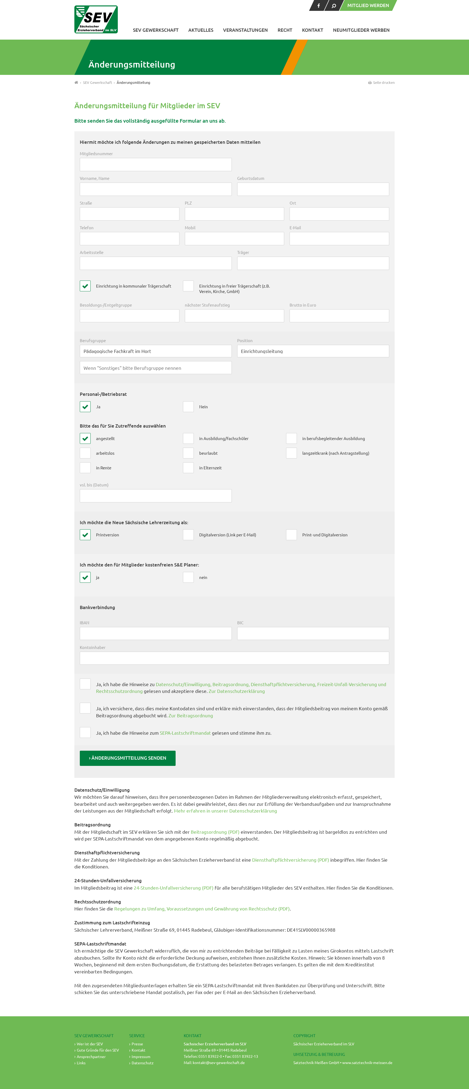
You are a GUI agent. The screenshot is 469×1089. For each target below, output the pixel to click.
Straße (86, 202)
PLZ (188, 202)
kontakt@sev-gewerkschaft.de (219, 1062)
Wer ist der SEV (90, 1043)
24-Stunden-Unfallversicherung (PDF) (174, 887)
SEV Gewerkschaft (156, 30)
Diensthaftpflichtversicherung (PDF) (290, 859)
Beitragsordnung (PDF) (215, 832)
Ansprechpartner (91, 1056)
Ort (293, 202)
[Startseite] (76, 82)
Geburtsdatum (250, 178)
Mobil (190, 227)
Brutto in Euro (303, 304)
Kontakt (312, 30)
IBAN (84, 622)
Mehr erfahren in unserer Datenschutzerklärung (225, 810)
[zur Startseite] (96, 19)
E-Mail (295, 227)
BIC (240, 622)
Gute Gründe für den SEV (98, 1049)
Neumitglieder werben (361, 30)
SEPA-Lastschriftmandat (185, 732)
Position (245, 340)
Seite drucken (383, 82)
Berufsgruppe (93, 340)
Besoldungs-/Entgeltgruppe (106, 304)
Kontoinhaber (93, 647)
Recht (285, 30)
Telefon (87, 227)
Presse (137, 1043)
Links (81, 1062)
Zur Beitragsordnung (191, 715)
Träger (243, 252)
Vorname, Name (94, 178)
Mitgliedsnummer (96, 153)
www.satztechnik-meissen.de (367, 1062)
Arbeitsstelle (91, 252)
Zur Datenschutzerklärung (237, 691)
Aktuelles (200, 30)
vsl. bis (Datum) (94, 484)
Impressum (141, 1056)
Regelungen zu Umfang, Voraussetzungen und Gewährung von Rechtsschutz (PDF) (202, 908)
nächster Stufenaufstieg (207, 304)
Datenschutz (143, 1062)
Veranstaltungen (245, 30)
